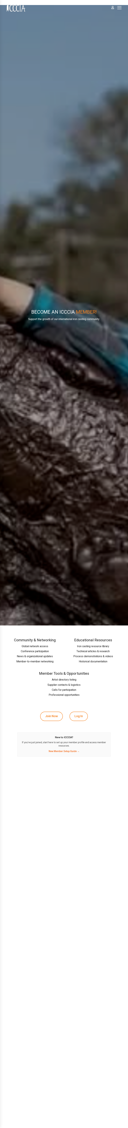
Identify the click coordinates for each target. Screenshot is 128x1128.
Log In (78, 716)
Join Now (51, 716)
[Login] (112, 7)
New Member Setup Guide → (64, 751)
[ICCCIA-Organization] (15, 7)
